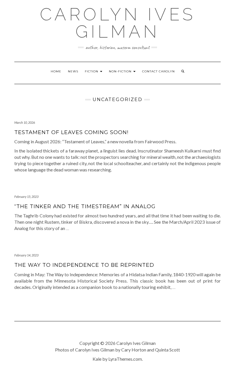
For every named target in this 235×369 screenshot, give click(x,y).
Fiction (92, 71)
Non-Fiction (121, 71)
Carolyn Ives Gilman (117, 23)
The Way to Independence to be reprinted (84, 265)
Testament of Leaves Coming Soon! (71, 132)
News (73, 71)
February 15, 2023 (26, 196)
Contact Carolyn (158, 71)
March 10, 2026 (24, 122)
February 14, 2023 (26, 255)
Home (56, 71)
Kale (97, 359)
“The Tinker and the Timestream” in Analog (85, 206)
